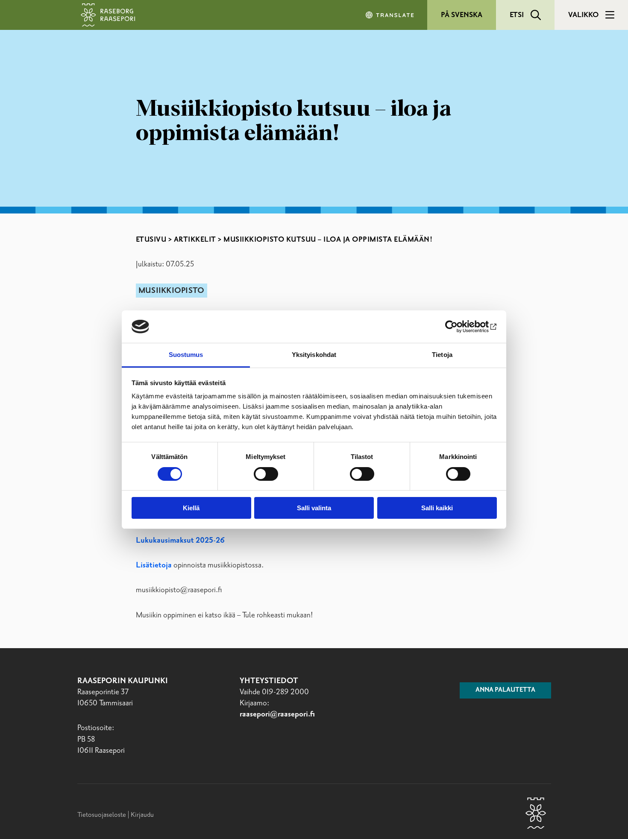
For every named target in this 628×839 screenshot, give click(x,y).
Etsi (517, 15)
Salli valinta (314, 508)
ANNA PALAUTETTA (505, 690)
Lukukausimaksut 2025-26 (180, 540)
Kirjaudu (142, 815)
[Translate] (390, 15)
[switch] (266, 474)
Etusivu (151, 239)
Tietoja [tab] (442, 354)
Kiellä (191, 508)
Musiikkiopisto (171, 290)
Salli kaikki (437, 508)
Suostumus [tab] (186, 354)
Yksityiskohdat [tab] (314, 354)
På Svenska (461, 15)
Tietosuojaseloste (101, 815)
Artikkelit (195, 239)
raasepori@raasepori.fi (277, 714)
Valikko (583, 15)
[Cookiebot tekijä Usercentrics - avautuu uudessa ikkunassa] (459, 326)
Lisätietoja (154, 565)
